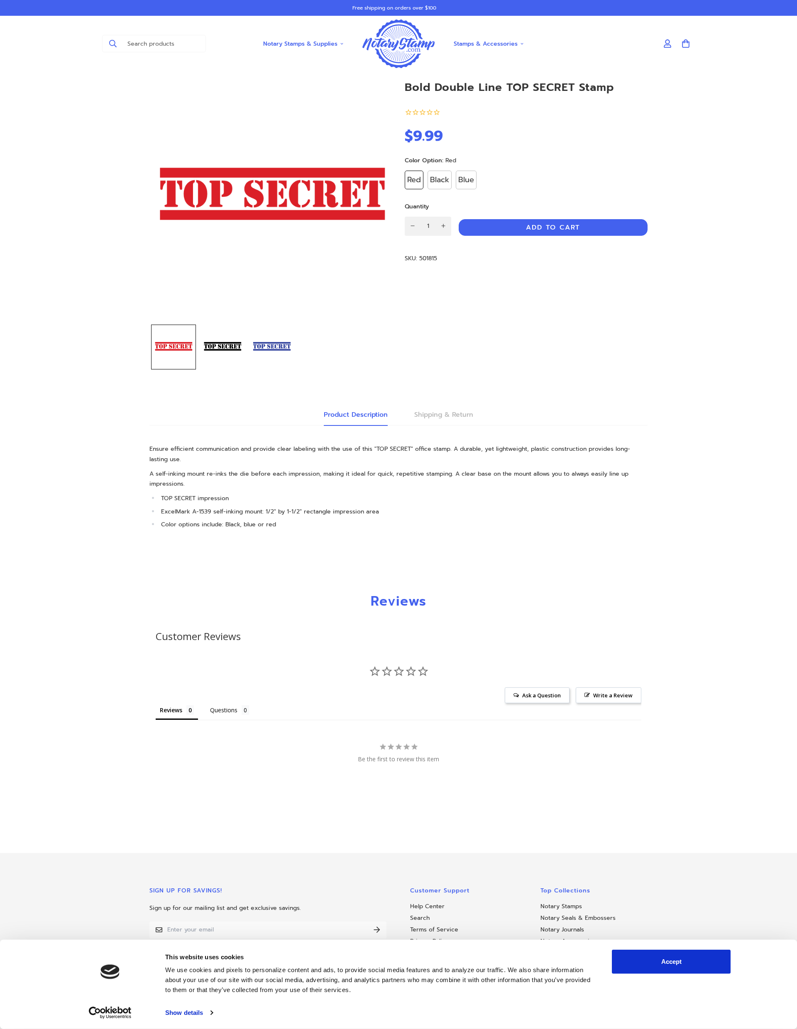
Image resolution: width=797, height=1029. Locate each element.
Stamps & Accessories (486, 43)
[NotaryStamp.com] (398, 44)
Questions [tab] (223, 710)
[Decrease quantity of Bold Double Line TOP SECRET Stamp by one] (413, 225)
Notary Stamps (561, 906)
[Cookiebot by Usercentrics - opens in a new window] (110, 1013)
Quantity (417, 206)
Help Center (427, 906)
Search (420, 918)
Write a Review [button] (613, 695)
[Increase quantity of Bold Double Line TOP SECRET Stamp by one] (443, 225)
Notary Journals (562, 929)
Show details (184, 1012)
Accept (671, 961)
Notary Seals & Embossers (578, 918)
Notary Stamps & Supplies (300, 43)
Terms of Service (434, 929)
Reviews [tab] (171, 710)
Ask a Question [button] (541, 695)
